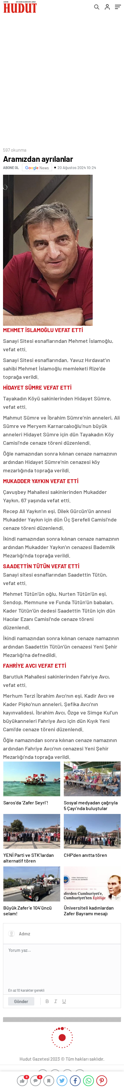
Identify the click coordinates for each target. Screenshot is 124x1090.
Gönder (21, 1001)
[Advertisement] (62, 78)
